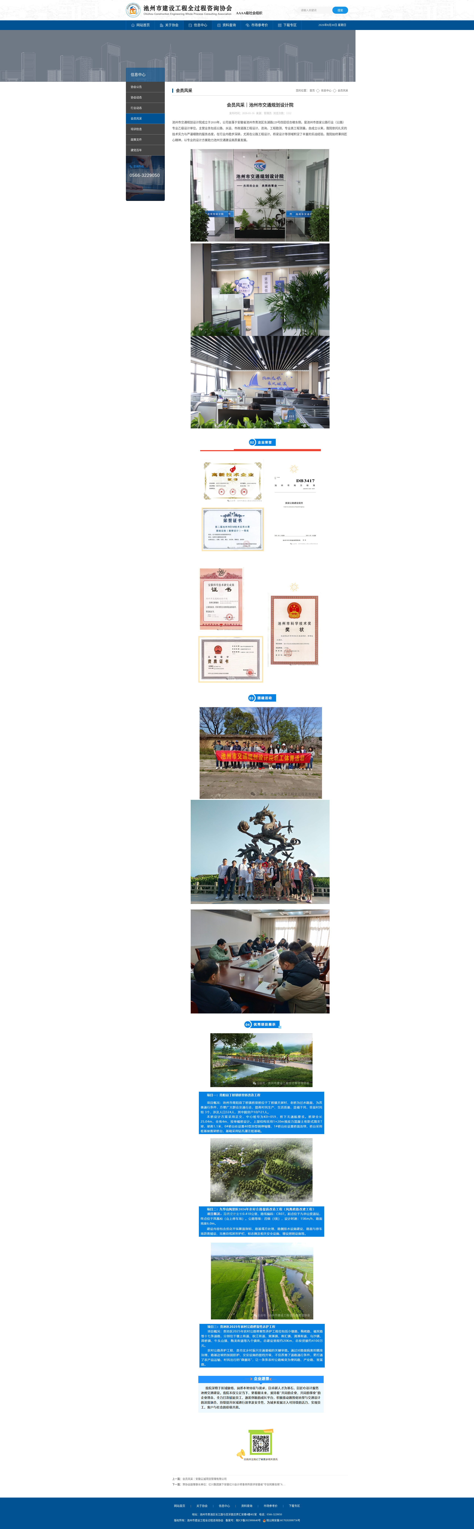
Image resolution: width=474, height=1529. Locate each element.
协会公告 (136, 86)
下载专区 (294, 1505)
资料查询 (246, 1505)
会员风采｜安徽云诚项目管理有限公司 (205, 1479)
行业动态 (136, 108)
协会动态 (136, 97)
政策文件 (136, 139)
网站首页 (179, 1505)
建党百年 (136, 150)
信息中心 (326, 90)
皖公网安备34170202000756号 (283, 1520)
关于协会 (202, 1505)
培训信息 (136, 129)
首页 (312, 90)
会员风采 (136, 118)
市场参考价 (271, 1505)
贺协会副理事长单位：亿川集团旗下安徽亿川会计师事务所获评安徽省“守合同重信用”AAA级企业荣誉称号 (234, 1484)
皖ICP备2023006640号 (248, 1520)
